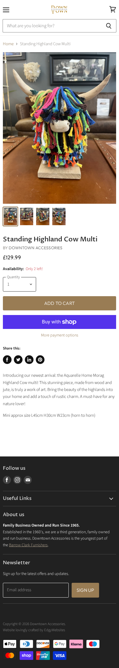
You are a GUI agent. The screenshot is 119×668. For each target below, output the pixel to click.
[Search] (108, 25)
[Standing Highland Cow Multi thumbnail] (10, 216)
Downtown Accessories (35, 247)
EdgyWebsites (54, 630)
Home (8, 43)
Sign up (85, 590)
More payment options (59, 335)
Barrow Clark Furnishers (28, 545)
